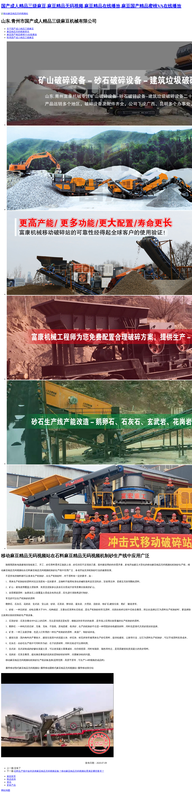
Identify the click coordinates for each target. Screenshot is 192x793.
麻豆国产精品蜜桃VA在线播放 (22, 34)
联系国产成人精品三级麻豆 (20, 37)
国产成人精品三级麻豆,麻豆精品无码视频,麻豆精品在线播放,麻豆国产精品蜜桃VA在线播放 (91, 5)
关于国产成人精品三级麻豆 (20, 28)
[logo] (14, 13)
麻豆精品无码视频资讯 (18, 31)
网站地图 (5, 790)
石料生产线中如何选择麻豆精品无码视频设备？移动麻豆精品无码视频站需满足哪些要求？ (59, 771)
